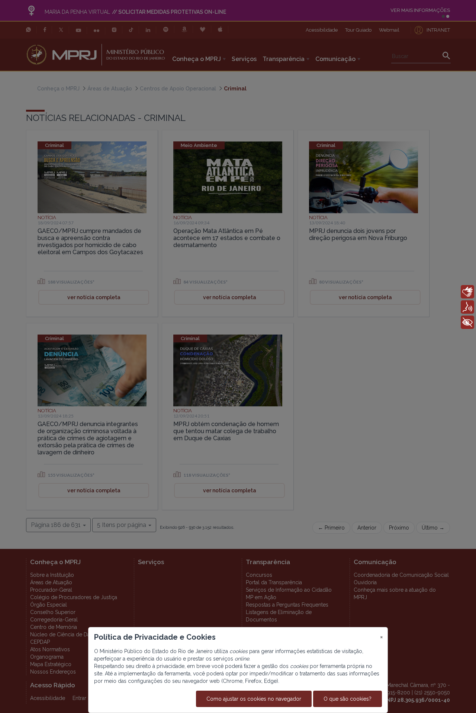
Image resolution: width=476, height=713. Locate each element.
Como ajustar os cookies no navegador (253, 699)
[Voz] (467, 307)
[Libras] (467, 291)
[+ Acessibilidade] (467, 322)
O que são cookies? (348, 699)
